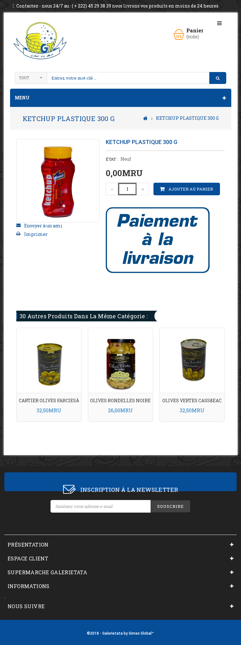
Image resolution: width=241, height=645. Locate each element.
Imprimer (36, 234)
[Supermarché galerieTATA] (40, 40)
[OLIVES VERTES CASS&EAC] (192, 360)
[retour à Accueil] (145, 118)
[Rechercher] (217, 78)
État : (112, 159)
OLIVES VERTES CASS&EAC (192, 400)
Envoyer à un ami (43, 226)
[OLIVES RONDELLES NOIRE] (120, 360)
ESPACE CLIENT (28, 558)
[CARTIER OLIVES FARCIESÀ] (49, 360)
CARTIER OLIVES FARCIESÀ (49, 400)
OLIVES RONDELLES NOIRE (120, 400)
